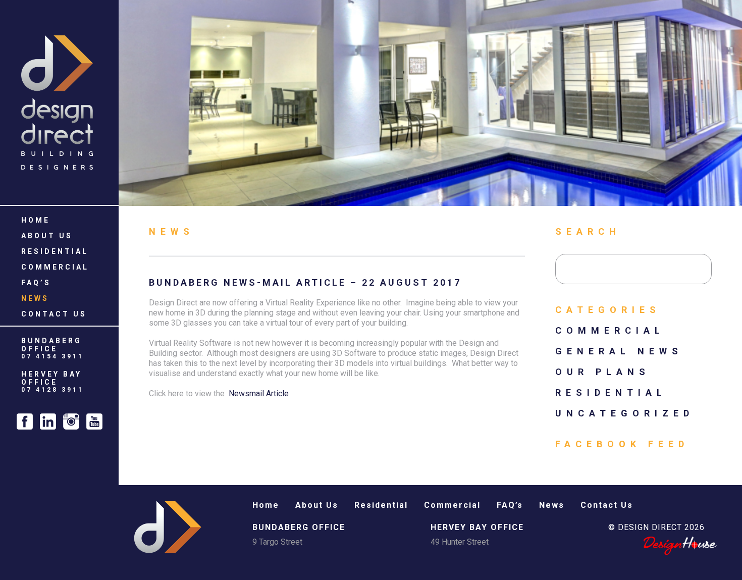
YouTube (94, 421)
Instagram (71, 421)
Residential (54, 251)
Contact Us (54, 314)
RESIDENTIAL (611, 392)
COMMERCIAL (610, 330)
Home (35, 220)
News (35, 298)
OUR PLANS (602, 371)
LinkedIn (48, 421)
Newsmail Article (259, 393)
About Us (47, 236)
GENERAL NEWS (619, 351)
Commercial (55, 267)
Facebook (25, 421)
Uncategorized (624, 413)
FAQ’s (36, 283)
